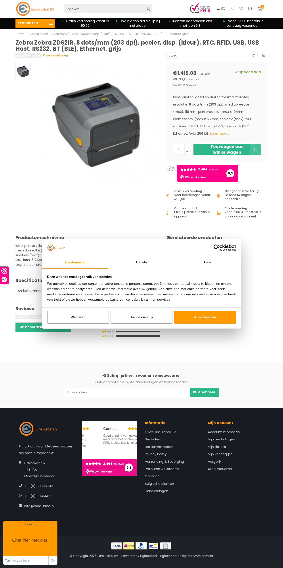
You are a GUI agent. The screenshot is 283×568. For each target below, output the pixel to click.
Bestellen (152, 439)
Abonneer (206, 392)
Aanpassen (139, 317)
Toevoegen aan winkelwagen (227, 149)
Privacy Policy (155, 454)
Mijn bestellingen (221, 439)
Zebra (173, 55)
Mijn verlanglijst (220, 454)
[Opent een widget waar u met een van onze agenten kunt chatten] (30, 542)
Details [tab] (141, 262)
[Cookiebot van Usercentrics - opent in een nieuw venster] (216, 247)
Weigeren (78, 317)
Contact (152, 476)
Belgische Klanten (159, 483)
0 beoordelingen (55, 55)
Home (19, 34)
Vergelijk (214, 461)
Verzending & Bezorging (164, 461)
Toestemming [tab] (75, 262)
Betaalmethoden (159, 446)
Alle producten (220, 468)
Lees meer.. (219, 133)
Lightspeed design (173, 556)
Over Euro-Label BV (160, 432)
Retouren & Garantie (162, 468)
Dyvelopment (203, 556)
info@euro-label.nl (39, 506)
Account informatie (224, 432)
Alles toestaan (205, 317)
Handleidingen (156, 491)
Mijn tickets (217, 446)
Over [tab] (208, 262)
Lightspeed (148, 556)
